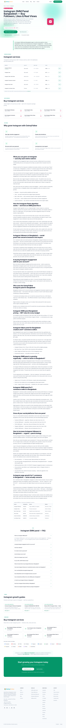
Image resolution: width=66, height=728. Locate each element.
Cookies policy (56, 698)
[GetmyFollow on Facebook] (5, 708)
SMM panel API (33, 698)
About (34, 1)
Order (60, 68)
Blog (31, 1)
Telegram (44, 700)
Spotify (43, 704)
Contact (38, 1)
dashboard (29, 91)
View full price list (23, 31)
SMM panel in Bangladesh (29, 652)
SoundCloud (33, 646)
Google (61, 724)
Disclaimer (55, 700)
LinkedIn (43, 702)
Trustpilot (57, 724)
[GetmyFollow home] (8, 1)
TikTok (43, 696)
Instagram (44, 690)
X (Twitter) (44, 698)
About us (21, 692)
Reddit (20, 646)
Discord (43, 706)
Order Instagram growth (10, 31)
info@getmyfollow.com (7, 703)
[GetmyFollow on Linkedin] (14, 708)
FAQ (54, 690)
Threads (14, 646)
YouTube (43, 694)
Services (27, 1)
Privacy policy (56, 694)
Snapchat (7, 646)
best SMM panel (26, 654)
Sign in (50, 1)
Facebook (44, 692)
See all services (40, 669)
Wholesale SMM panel (35, 696)
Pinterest (43, 708)
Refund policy (56, 696)
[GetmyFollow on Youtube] (12, 708)
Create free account (57, 1)
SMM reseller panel (34, 690)
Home (23, 1)
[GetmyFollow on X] (9, 708)
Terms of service (56, 692)
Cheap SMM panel (34, 692)
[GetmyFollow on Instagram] (7, 708)
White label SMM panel (35, 694)
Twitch (26, 646)
